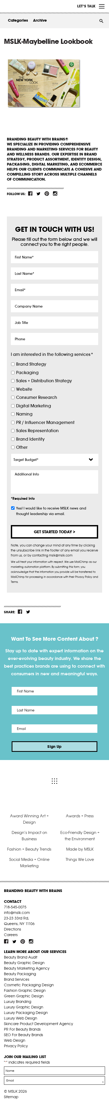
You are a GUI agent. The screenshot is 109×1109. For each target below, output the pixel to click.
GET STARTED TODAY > (54, 531)
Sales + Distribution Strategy (44, 380)
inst (55, 193)
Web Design (14, 1040)
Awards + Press (80, 815)
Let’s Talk (86, 6)
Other (22, 447)
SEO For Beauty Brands (23, 1034)
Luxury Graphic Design (23, 1007)
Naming (24, 414)
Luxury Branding (17, 1001)
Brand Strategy (31, 364)
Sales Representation (37, 430)
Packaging (27, 372)
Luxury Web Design (20, 1018)
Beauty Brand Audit (20, 957)
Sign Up (54, 746)
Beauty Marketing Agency (26, 968)
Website (24, 389)
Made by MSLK (80, 849)
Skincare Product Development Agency (38, 1023)
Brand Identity (30, 439)
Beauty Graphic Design (24, 962)
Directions (12, 929)
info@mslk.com (17, 912)
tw (38, 193)
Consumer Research (36, 397)
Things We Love (80, 859)
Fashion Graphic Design (25, 990)
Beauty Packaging (20, 973)
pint (46, 193)
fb (30, 193)
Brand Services (16, 979)
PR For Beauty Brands (22, 1029)
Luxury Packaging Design (26, 1012)
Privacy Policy (16, 1046)
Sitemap (11, 1096)
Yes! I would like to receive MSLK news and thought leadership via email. (51, 511)
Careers (11, 934)
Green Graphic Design (23, 996)
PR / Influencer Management (45, 422)
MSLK (23, 6)
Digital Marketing (33, 405)
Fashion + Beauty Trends (29, 849)
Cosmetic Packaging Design (29, 985)
